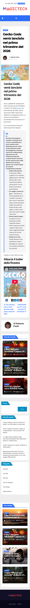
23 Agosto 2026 (10, 520)
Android (5, 469)
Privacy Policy (12, 604)
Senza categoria (8, 482)
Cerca (5, 403)
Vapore (19, 108)
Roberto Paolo (15, 57)
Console (5, 30)
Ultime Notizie (7, 491)
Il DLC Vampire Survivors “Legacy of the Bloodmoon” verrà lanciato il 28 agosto (14, 430)
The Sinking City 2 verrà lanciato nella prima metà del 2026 (9, 309)
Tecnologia (6, 487)
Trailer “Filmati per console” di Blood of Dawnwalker (14, 370)
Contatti (19, 604)
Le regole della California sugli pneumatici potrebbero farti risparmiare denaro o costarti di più (14, 438)
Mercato (5, 478)
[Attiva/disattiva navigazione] (16, 18)
